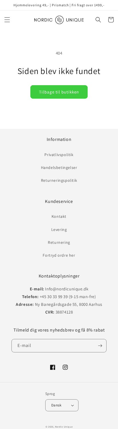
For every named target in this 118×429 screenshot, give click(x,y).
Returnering (59, 242)
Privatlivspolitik (58, 154)
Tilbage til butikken (59, 92)
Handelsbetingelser (59, 167)
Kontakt (59, 216)
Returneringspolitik (59, 180)
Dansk (56, 405)
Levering (59, 229)
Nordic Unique (63, 426)
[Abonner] (100, 345)
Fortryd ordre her (59, 255)
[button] (7, 19)
